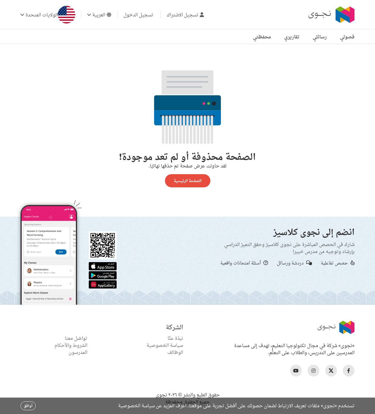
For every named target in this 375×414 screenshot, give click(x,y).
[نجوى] (330, 14)
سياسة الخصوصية (164, 345)
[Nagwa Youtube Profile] (296, 370)
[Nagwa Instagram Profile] (313, 370)
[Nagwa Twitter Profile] (331, 370)
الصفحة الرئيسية (188, 180)
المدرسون (78, 352)
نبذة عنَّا (175, 338)
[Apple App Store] (103, 265)
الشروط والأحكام (70, 345)
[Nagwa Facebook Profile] (348, 370)
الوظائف (175, 352)
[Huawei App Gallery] (103, 284)
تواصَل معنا (76, 338)
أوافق (28, 405)
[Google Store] (103, 275)
